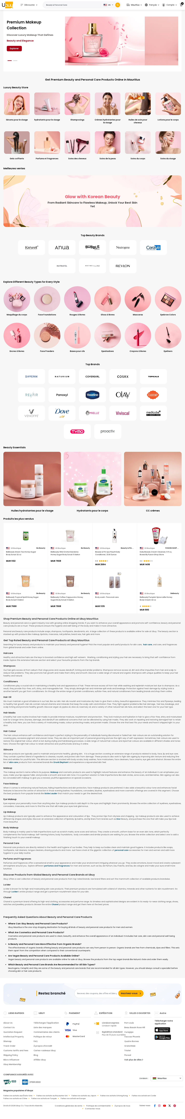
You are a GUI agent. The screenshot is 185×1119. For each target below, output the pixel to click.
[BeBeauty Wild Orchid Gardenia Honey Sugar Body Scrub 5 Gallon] (70, 536)
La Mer (15, 891)
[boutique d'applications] (163, 1030)
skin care (13, 762)
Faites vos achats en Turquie (44, 1098)
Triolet (127, 1050)
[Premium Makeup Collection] (121, 40)
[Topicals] (153, 376)
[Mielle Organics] (92, 413)
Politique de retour (43, 1036)
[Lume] (153, 394)
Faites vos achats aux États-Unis (17, 1095)
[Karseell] (31, 247)
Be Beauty (40, 548)
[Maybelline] (92, 265)
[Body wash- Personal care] (114, 581)
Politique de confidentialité (98, 1105)
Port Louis (129, 1022)
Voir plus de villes (133, 1059)
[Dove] (62, 413)
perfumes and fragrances (57, 865)
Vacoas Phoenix (132, 1036)
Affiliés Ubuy (40, 1059)
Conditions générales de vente (68, 1105)
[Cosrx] (123, 376)
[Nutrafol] (62, 265)
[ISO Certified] (30, 1082)
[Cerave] (153, 247)
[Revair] (31, 394)
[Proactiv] (107, 431)
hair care (147, 644)
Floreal (127, 1055)
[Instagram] (159, 1106)
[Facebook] (155, 1106)
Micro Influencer (11, 1059)
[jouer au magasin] (163, 1038)
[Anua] (62, 247)
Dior (118, 819)
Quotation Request (12, 1032)
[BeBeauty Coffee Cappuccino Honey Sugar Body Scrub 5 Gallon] (70, 581)
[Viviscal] (123, 413)
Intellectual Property (13, 1036)
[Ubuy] (7, 4)
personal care (122, 850)
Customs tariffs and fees (15, 1050)
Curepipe (128, 1032)
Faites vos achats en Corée (144, 1095)
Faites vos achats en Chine (15, 1098)
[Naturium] (62, 376)
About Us (7, 1022)
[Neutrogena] (123, 247)
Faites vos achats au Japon (84, 1095)
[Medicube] (153, 413)
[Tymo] (77, 431)
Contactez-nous (92, 1108)
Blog (36, 1055)
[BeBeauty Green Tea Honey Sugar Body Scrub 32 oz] (25, 536)
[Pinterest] (174, 1106)
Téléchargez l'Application (46, 1022)
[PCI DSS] (9, 1082)
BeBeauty (175, 593)
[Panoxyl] (62, 394)
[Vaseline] (92, 394)
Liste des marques (43, 1027)
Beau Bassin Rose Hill (134, 1027)
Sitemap (7, 1041)
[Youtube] (164, 1106)
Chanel (55, 904)
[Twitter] (169, 1106)
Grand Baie (129, 1046)
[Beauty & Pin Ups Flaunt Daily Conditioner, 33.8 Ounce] (114, 536)
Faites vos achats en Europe (73, 1098)
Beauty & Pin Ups (127, 548)
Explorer (14, 48)
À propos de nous (122, 1105)
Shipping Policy (10, 1055)
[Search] (117, 5)
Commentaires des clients (47, 1032)
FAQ (36, 1041)
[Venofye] (31, 413)
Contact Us (9, 1027)
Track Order (9, 1046)
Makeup (54, 772)
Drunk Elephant (61, 762)
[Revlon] (123, 265)
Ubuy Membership (12, 1064)
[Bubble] (92, 247)
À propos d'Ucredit (43, 1046)
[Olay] (123, 394)
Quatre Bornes (131, 1041)
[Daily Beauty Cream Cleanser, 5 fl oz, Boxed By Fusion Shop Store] (159, 536)
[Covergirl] (92, 376)
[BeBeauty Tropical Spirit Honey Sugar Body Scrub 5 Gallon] (25, 581)
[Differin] (31, 376)
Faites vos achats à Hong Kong (114, 1095)
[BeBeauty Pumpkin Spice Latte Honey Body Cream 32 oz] (159, 581)
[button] (134, 5)
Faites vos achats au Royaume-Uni (51, 1095)
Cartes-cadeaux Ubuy (45, 1050)
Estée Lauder (51, 793)
